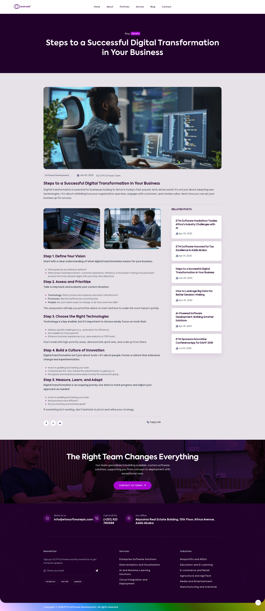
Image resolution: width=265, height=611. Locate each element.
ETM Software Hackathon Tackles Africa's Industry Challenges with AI (196, 224)
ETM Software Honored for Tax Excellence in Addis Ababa (195, 248)
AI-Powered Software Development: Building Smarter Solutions (195, 317)
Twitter (64, 582)
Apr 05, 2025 (185, 234)
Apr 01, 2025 (185, 256)
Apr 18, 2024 (185, 326)
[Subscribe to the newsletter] (95, 570)
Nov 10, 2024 (185, 300)
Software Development (57, 175)
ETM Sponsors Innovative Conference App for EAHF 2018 (194, 341)
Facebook (50, 582)
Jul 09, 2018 (185, 348)
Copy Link (155, 422)
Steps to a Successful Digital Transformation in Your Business (195, 271)
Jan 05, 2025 (185, 278)
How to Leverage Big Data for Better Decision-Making (194, 293)
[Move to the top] (258, 602)
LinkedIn (77, 582)
